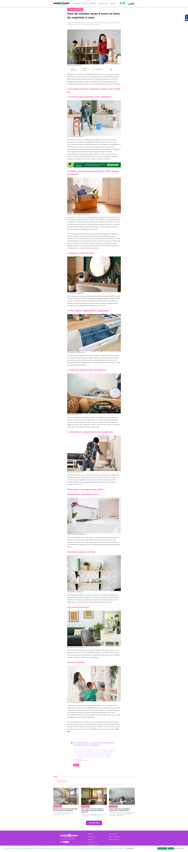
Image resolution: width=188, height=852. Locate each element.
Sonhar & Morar (61, 2)
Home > (71, 9)
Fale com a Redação (114, 839)
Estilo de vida (93, 3)
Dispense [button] (171, 848)
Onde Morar (112, 3)
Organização (61, 781)
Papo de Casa (77, 3)
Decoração (84, 3)
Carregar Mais (94, 823)
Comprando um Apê (102, 3)
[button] (180, 848)
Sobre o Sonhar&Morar (114, 836)
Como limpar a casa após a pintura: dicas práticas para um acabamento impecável (92, 810)
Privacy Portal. (130, 848)
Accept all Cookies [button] (162, 848)
